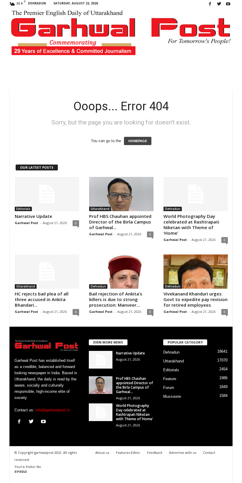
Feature (169, 379)
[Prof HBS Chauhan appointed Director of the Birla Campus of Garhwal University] (121, 194)
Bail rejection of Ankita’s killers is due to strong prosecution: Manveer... (115, 299)
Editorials (23, 209)
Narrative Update (33, 216)
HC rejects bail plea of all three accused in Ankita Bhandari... (41, 299)
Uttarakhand (100, 209)
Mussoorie (172, 396)
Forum (168, 387)
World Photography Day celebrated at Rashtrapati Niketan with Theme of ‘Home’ (191, 224)
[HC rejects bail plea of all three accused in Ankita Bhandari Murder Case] (47, 271)
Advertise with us (182, 452)
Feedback (154, 452)
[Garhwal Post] (121, 36)
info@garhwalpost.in (52, 410)
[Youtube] (228, 4)
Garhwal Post (26, 223)
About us (102, 452)
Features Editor (128, 452)
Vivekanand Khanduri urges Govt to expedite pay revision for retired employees (195, 299)
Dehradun (172, 209)
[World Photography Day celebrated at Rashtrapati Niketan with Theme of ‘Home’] (195, 194)
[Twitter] (219, 4)
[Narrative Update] (47, 194)
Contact (209, 452)
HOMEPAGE (137, 141)
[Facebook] (209, 4)
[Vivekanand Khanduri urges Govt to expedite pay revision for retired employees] (195, 271)
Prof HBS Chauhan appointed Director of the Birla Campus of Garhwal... (120, 221)
